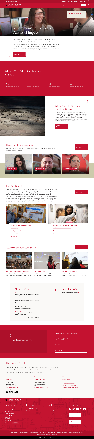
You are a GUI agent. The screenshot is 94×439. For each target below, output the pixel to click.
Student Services (76, 5)
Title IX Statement (51, 432)
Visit (69, 1)
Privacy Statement (43, 432)
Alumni (58, 344)
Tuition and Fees (15, 233)
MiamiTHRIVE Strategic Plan (33, 408)
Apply (83, 5)
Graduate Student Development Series (16, 271)
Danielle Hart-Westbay (70, 168)
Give (85, 1)
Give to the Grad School (70, 385)
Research (68, 5)
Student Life (14, 236)
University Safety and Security (55, 415)
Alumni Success (19, 299)
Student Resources (58, 233)
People (49, 408)
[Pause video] (90, 32)
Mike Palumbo (40, 168)
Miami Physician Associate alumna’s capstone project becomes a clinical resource (27, 301)
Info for (80, 1)
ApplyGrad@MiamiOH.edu (41, 387)
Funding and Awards (16, 231)
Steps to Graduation (58, 231)
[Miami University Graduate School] (13, 5)
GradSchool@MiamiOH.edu (13, 387)
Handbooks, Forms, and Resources (62, 228)
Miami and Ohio (30, 413)
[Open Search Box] (88, 1)
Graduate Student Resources (66, 333)
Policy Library (54, 434)
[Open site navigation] (88, 5)
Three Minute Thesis (39, 271)
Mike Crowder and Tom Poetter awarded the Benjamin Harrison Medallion (26, 307)
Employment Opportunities (54, 413)
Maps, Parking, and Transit (71, 387)
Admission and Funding (58, 5)
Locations (73, 1)
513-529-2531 (17, 425)
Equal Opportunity (14, 432)
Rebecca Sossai (12, 168)
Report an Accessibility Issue (61, 432)
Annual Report (29, 411)
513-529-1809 (15, 423)
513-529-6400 (14, 427)
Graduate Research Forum (69, 271)
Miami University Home (11, 1)
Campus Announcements (21, 292)
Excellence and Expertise (21, 305)
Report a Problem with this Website (43, 434)
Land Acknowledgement (33, 432)
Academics (48, 5)
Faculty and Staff (61, 339)
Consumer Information (23, 432)
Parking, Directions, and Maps (55, 417)
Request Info (63, 1)
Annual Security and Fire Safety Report (76, 432)
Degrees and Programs (53, 411)
